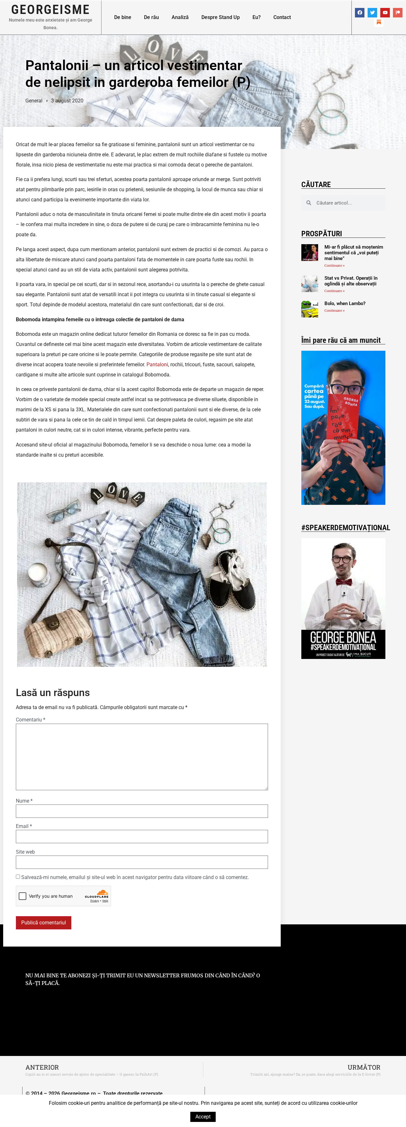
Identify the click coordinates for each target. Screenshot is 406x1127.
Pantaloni (157, 365)
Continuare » (334, 266)
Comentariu (30, 719)
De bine (122, 17)
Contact (282, 17)
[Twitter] (372, 12)
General (34, 101)
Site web (25, 852)
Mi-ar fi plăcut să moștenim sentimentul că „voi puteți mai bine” (353, 252)
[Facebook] (359, 12)
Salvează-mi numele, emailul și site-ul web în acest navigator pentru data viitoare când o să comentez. (135, 877)
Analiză (180, 17)
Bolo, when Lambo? (344, 303)
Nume (24, 801)
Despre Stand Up (220, 17)
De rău (151, 17)
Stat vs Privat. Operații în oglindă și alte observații (350, 281)
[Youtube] (385, 12)
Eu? (256, 17)
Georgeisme (50, 9)
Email (24, 826)
